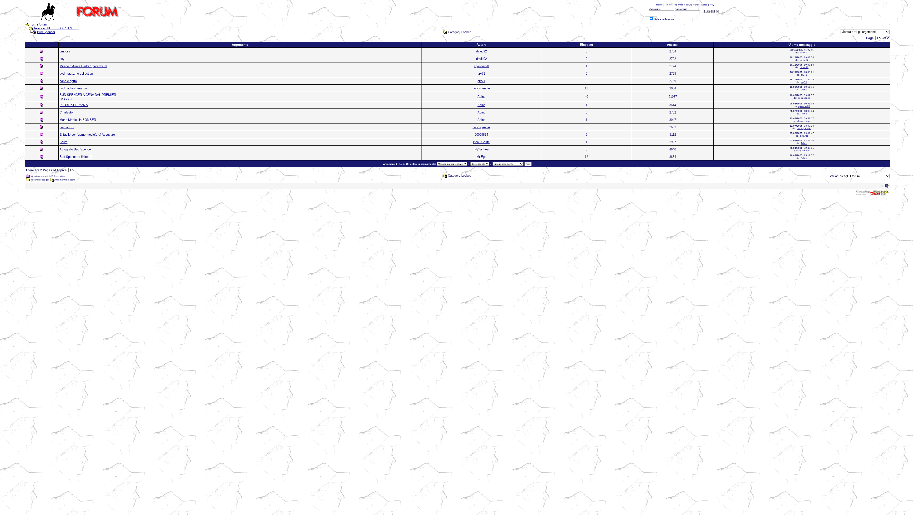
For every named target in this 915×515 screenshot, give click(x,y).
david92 (481, 51)
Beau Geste (481, 142)
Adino (804, 89)
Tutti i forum (38, 24)
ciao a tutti (67, 127)
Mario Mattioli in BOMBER (78, 120)
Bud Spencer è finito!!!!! (76, 157)
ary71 (481, 73)
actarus (804, 135)
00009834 (481, 134)
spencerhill (481, 66)
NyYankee (481, 149)
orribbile (65, 51)
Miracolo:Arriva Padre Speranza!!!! (83, 66)
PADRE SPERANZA (74, 105)
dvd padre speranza (73, 88)
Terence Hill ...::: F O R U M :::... (56, 28)
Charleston (67, 112)
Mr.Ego (481, 157)
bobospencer (481, 88)
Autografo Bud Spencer (76, 149)
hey (62, 59)
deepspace (804, 98)
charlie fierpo (804, 121)
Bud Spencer (46, 32)
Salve (63, 142)
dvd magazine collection (76, 73)
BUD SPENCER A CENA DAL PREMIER (88, 95)
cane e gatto (68, 81)
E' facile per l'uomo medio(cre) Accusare (87, 134)
